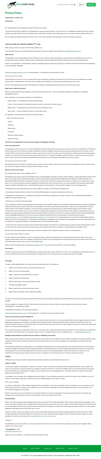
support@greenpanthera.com (72, 51)
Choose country (63, 4)
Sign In (81, 5)
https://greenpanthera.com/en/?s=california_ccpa (42, 416)
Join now (91, 5)
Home (24, 448)
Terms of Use (60, 448)
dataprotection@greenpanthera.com (15, 72)
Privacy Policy (73, 448)
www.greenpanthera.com (12, 217)
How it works (35, 448)
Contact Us (48, 448)
